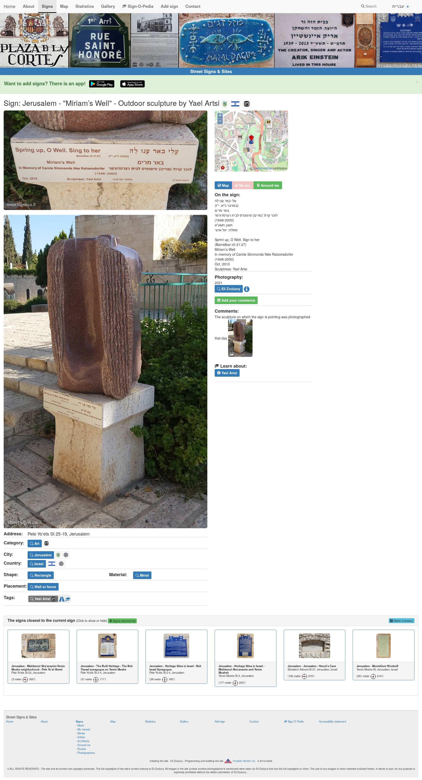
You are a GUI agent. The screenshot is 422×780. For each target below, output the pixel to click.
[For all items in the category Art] (247, 103)
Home (9, 6)
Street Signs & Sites (211, 71)
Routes (81, 749)
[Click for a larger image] (105, 160)
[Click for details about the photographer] (247, 288)
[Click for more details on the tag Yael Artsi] (67, 598)
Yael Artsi (229, 372)
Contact (192, 6)
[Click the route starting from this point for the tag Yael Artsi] (61, 598)
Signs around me (124, 621)
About (28, 6)
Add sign (169, 6)
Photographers (86, 753)
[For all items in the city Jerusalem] (225, 103)
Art (36, 543)
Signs (47, 6)
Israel (38, 563)
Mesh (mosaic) (403, 620)
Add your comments (238, 300)
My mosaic (83, 729)
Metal (144, 575)
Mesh (80, 725)
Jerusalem (42, 554)
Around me (83, 745)
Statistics (84, 6)
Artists (81, 737)
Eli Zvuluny (230, 288)
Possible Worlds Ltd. (244, 760)
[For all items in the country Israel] (235, 103)
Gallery (108, 6)
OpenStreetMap (262, 168)
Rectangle (42, 575)
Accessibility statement (332, 721)
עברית (398, 6)
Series (81, 733)
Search (371, 6)
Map (64, 6)
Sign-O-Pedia (140, 6)
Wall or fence (44, 586)
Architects (83, 741)
